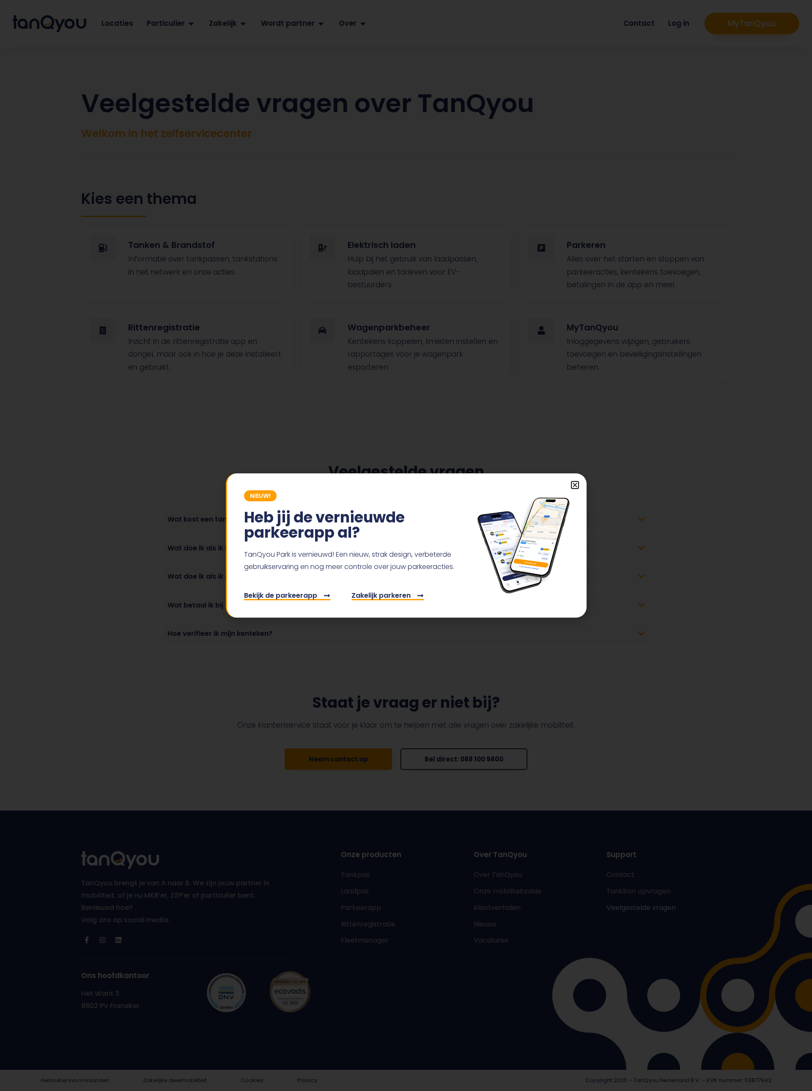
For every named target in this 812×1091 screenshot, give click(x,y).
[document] (406, 545)
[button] (575, 485)
